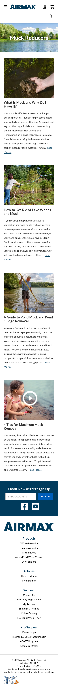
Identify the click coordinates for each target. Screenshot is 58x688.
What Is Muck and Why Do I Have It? (25, 104)
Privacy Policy (23, 666)
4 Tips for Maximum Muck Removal (23, 426)
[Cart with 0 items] (52, 7)
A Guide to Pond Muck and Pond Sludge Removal (28, 319)
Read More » (35, 469)
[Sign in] (44, 7)
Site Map (37, 666)
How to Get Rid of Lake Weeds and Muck (27, 212)
